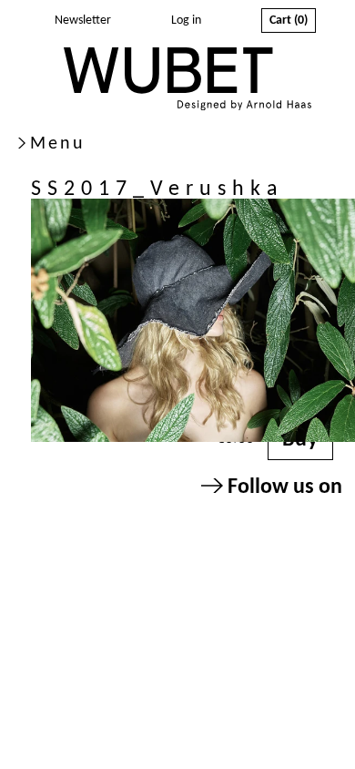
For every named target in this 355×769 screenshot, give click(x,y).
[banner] (187, 81)
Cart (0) (288, 20)
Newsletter (83, 20)
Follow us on (282, 487)
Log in (186, 20)
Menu (58, 144)
